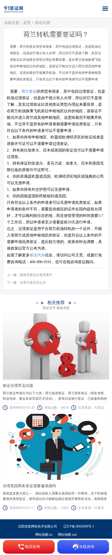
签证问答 (42, 23)
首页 (27, 23)
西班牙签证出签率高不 (36, 275)
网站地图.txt (43, 534)
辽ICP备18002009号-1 (78, 526)
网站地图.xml (67, 534)
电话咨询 (32, 547)
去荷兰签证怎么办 (33, 282)
